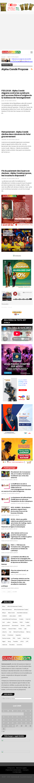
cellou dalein (12, 616)
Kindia (20, 628)
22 (26, 723)
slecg (9, 641)
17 (3, 723)
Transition (15, 641)
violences (4, 644)
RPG (14, 638)
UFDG (22, 641)
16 (30, 720)
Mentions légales (21, 768)
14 (21, 720)
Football (27, 622)
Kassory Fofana (12, 628)
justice (28, 625)
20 (17, 723)
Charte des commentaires (13, 770)
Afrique (4, 612)
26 (12, 726)
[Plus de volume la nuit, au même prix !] (5, 573)
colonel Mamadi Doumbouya (9, 619)
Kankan (4, 628)
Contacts (26, 770)
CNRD (19, 616)
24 (4, 726)
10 (3, 720)
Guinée (22, 625)
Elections (15, 622)
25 (8, 726)
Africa (3, 606)
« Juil (3, 731)
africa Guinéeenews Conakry (14, 606)
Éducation (11, 644)
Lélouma (4, 632)
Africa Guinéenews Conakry (21, 609)
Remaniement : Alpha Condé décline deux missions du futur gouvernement (16, 134)
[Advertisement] (17, 32)
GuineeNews (4, 307)
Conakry (21, 619)
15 (26, 720)
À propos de (11, 768)
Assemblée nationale (22, 612)
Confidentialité (17, 772)
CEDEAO (4, 616)
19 (12, 723)
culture (8, 622)
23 (30, 723)
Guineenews (15, 625)
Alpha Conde (11, 612)
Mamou (28, 632)
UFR (27, 641)
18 (8, 723)
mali (10, 632)
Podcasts (10, 307)
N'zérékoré (10, 635)
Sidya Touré (26, 638)
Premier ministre (6, 638)
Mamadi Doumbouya (19, 632)
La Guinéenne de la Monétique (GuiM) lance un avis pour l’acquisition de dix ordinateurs (22, 499)
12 (12, 720)
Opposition (18, 635)
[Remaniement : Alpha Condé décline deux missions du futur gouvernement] (11, 123)
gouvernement (6, 625)
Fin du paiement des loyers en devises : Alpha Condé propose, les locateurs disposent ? (16, 173)
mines (3, 635)
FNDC (21, 622)
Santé (18, 638)
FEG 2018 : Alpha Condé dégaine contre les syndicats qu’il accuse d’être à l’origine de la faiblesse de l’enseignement (16, 94)
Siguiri (3, 641)
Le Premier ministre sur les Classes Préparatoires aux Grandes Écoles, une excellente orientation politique (15, 582)
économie (19, 644)
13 (17, 720)
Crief (3, 622)
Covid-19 (28, 619)
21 (21, 723)
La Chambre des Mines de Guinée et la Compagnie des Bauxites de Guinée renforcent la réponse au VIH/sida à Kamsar (16, 560)
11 (8, 720)
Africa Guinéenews (7, 609)
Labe (25, 628)
